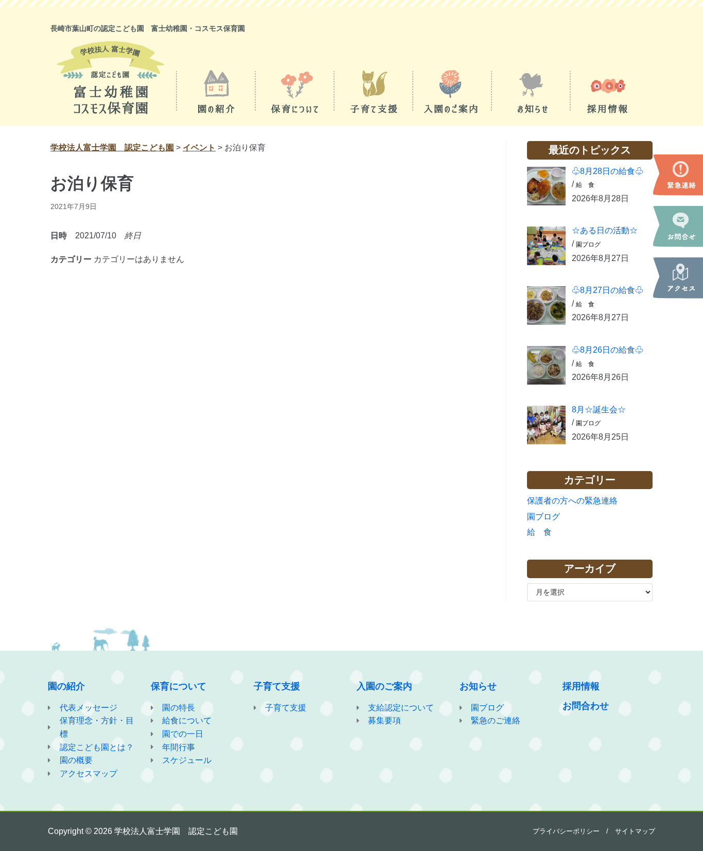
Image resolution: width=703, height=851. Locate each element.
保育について (178, 686)
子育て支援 (277, 686)
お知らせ (478, 686)
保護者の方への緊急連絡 (572, 500)
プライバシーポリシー (566, 831)
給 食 (585, 184)
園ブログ (588, 244)
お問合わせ (586, 706)
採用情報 (581, 686)
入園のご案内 (384, 686)
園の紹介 (66, 686)
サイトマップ (635, 831)
